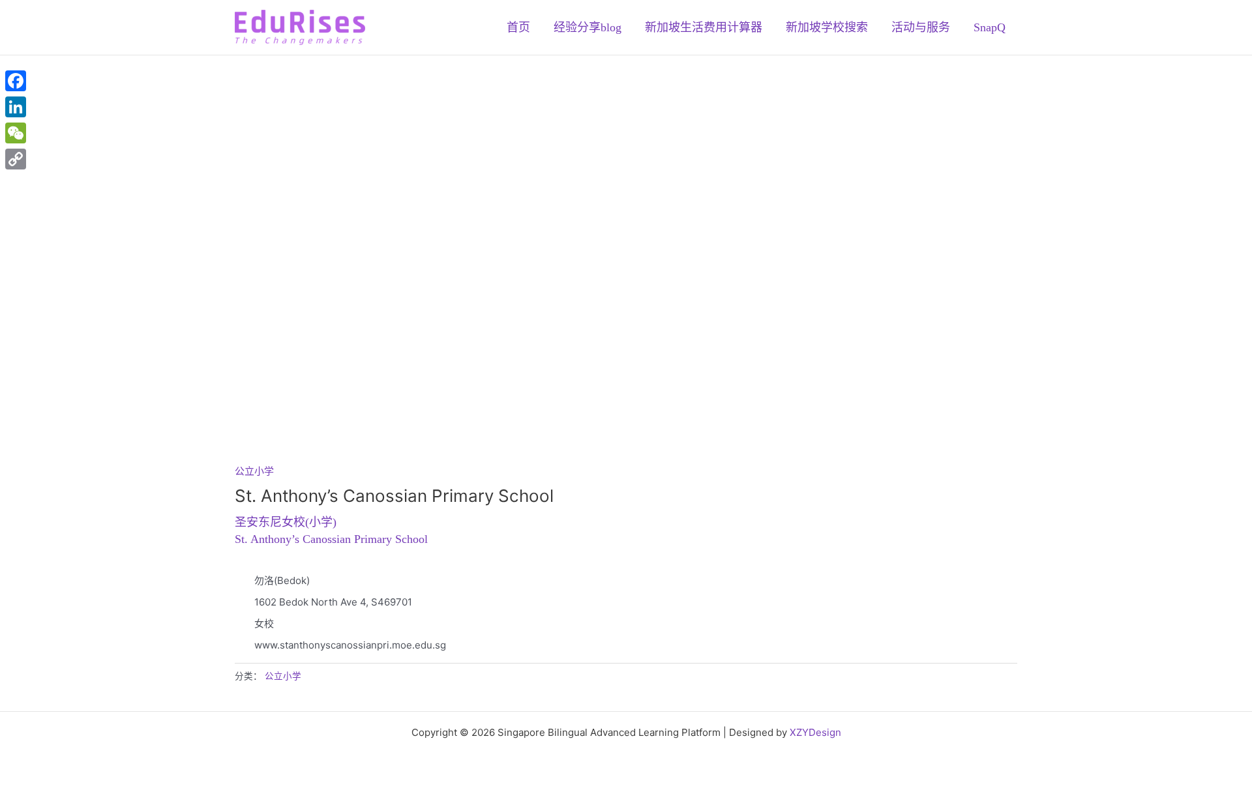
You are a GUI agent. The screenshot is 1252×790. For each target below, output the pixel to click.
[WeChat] (16, 133)
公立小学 (254, 471)
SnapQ (990, 27)
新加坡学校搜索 (827, 27)
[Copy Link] (16, 159)
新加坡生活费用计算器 (703, 27)
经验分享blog (587, 27)
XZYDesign (815, 732)
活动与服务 (920, 27)
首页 (518, 27)
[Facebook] (16, 81)
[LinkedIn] (16, 107)
